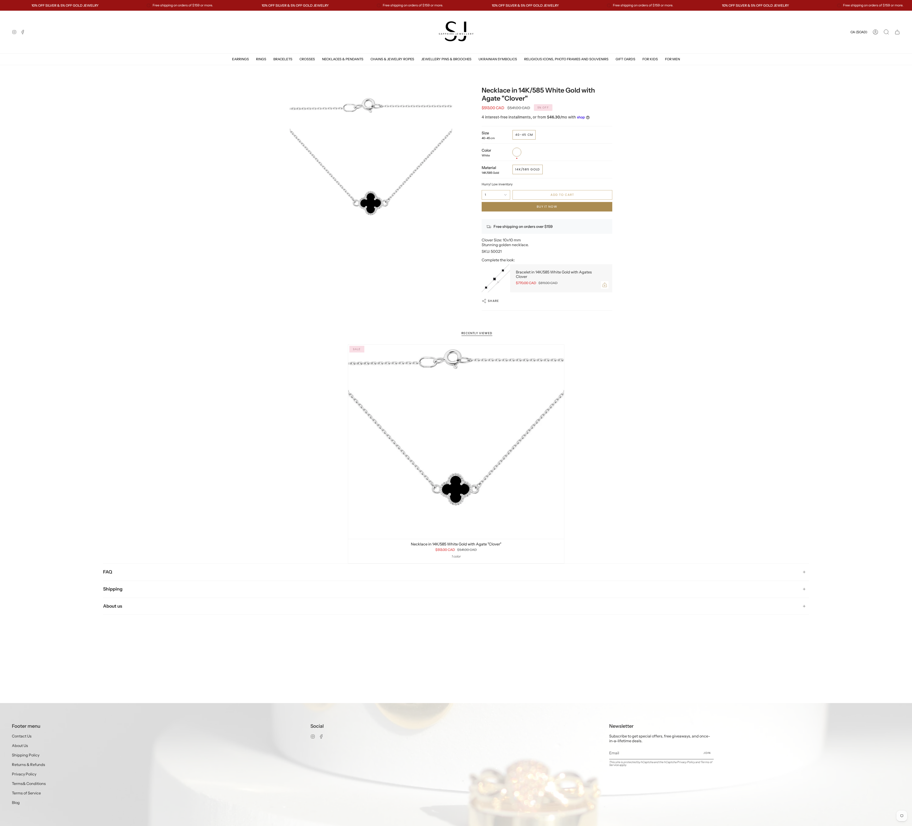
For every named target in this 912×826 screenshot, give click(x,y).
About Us (20, 745)
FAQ (107, 572)
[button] (886, 32)
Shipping (113, 589)
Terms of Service (26, 793)
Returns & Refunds (28, 764)
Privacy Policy (24, 774)
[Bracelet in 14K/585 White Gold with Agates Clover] (496, 278)
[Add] (604, 285)
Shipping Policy (25, 755)
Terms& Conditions (29, 783)
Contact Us (22, 736)
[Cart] (897, 32)
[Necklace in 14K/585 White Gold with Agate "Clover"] (456, 442)
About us (112, 606)
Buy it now (547, 206)
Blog (16, 802)
